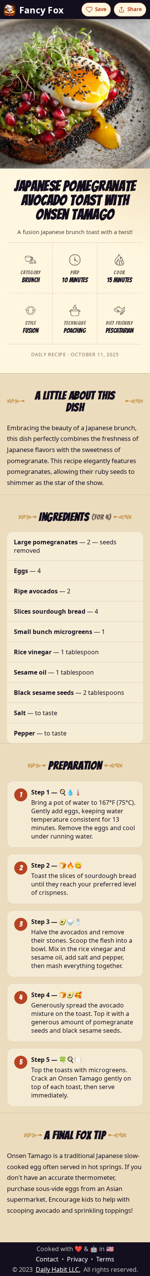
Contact (47, 1259)
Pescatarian (119, 330)
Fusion (30, 330)
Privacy (77, 1259)
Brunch (31, 280)
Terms (105, 1259)
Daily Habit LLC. (58, 1269)
